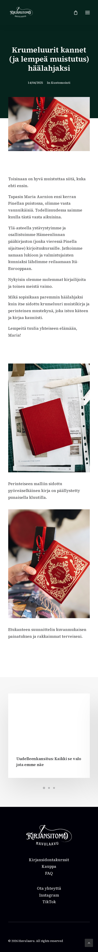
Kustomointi (60, 82)
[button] (87, 12)
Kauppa (49, 866)
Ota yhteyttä (49, 888)
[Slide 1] (43, 788)
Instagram (49, 895)
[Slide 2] (49, 788)
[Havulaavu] (21, 12)
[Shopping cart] (74, 12)
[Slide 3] (54, 788)
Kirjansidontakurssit (49, 860)
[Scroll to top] (89, 942)
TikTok (49, 902)
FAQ (49, 873)
